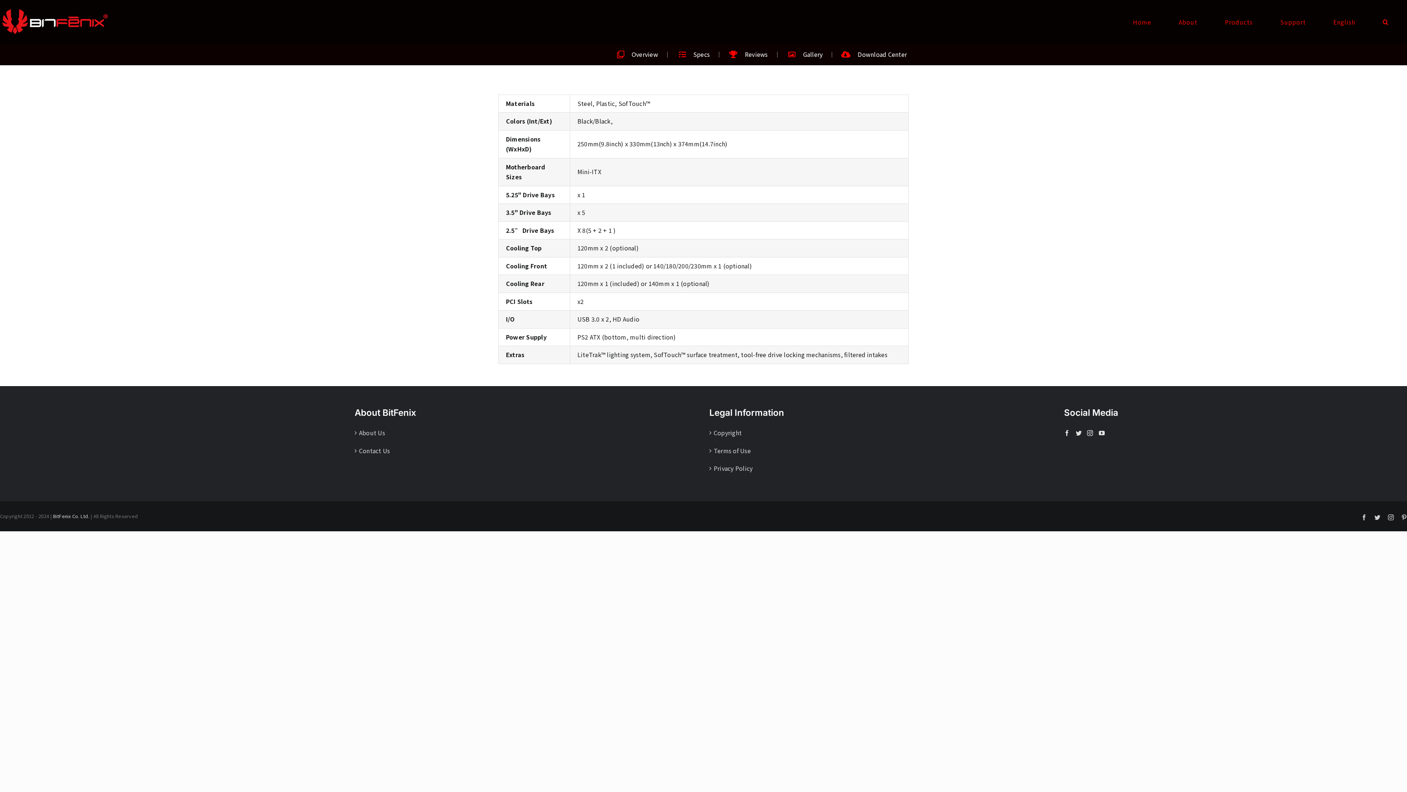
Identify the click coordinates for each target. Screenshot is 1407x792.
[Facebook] (1067, 433)
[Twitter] (1079, 433)
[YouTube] (1102, 433)
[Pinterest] (1404, 517)
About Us (372, 432)
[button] (1386, 22)
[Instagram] (1090, 433)
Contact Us (374, 450)
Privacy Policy (733, 468)
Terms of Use (732, 450)
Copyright (728, 432)
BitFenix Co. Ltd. (71, 516)
